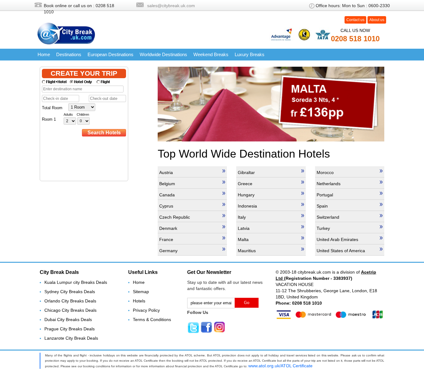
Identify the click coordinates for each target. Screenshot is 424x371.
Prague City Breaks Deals (69, 328)
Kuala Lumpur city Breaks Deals (75, 282)
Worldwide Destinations (163, 54)
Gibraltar (246, 172)
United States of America (341, 250)
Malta (243, 239)
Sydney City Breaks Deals (69, 291)
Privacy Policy (146, 310)
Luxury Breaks (249, 54)
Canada (167, 194)
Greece (245, 183)
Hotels (139, 300)
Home (44, 54)
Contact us (355, 20)
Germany (168, 250)
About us (376, 20)
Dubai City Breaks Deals (68, 319)
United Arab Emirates (337, 239)
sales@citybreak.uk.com (171, 5)
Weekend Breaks (210, 54)
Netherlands (329, 183)
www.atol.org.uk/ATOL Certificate (280, 365)
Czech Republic (174, 217)
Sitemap (141, 291)
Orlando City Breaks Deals (70, 300)
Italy (242, 217)
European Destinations (110, 54)
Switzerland (328, 217)
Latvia (244, 228)
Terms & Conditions (152, 319)
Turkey (323, 228)
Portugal (325, 194)
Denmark (168, 228)
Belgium (167, 183)
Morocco (325, 172)
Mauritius (247, 250)
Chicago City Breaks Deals (70, 310)
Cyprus (166, 205)
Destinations (68, 54)
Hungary (246, 194)
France (166, 239)
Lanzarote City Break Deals (71, 338)
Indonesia (247, 205)
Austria (166, 172)
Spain (322, 205)
